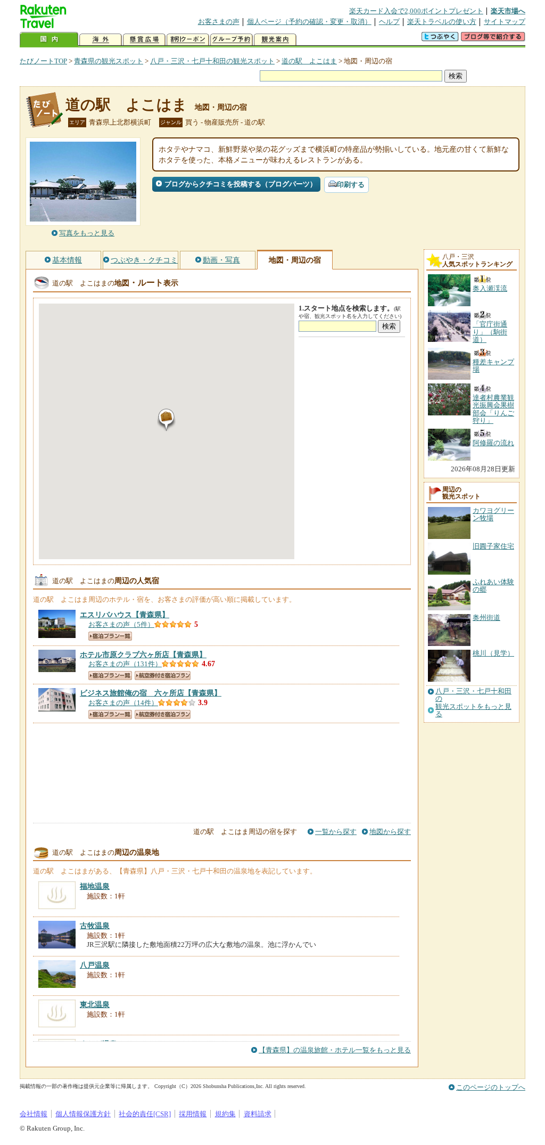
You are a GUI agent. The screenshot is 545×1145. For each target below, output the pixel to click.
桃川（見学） (493, 653)
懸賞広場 (144, 39)
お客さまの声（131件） (125, 664)
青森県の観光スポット (108, 61)
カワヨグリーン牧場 (493, 514)
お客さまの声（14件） (123, 703)
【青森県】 (124, 614)
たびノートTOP (43, 61)
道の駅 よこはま (309, 61)
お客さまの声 (219, 22)
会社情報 (33, 1114)
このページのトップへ (490, 1087)
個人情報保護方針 (83, 1114)
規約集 (225, 1114)
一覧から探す (336, 832)
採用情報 (193, 1114)
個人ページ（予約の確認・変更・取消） (309, 22)
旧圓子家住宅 (493, 546)
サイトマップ (504, 22)
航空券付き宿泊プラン (163, 675)
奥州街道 (486, 617)
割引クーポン (188, 39)
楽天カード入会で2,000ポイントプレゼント (416, 11)
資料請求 (257, 1114)
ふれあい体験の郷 (493, 585)
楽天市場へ (508, 11)
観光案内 (275, 39)
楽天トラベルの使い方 (441, 22)
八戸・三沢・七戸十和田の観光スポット (212, 61)
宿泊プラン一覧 (110, 636)
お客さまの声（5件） (121, 624)
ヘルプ (389, 22)
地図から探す (390, 832)
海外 (100, 39)
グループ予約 (231, 39)
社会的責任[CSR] (145, 1114)
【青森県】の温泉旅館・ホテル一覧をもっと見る (335, 1050)
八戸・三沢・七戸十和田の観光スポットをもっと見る (473, 703)
